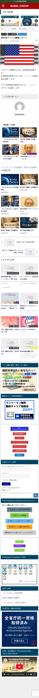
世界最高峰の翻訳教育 (19, 433)
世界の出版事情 (22, 34)
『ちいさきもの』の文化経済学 (14, 593)
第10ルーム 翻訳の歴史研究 (20, 527)
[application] (19, 667)
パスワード (5, 473)
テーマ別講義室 (12, 34)
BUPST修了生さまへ (19, 545)
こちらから (28, 76)
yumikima (19, 114)
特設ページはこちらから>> (28, 581)
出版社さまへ (19, 541)
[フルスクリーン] (34, 674)
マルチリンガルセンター (19, 446)
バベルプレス (19, 437)
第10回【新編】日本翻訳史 (11, 598)
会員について (6, 490)
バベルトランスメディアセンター (19, 442)
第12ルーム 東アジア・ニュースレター (20, 532)
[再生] (5, 674)
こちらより (32, 85)
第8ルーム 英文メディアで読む (20, 521)
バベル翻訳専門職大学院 (19, 450)
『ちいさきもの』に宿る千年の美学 (14, 602)
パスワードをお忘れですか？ (11, 487)
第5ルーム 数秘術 (20, 515)
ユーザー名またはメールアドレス (13, 466)
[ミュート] (31, 674)
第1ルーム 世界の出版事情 (20, 509)
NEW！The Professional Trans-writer (19, 429)
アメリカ (4, 34)
